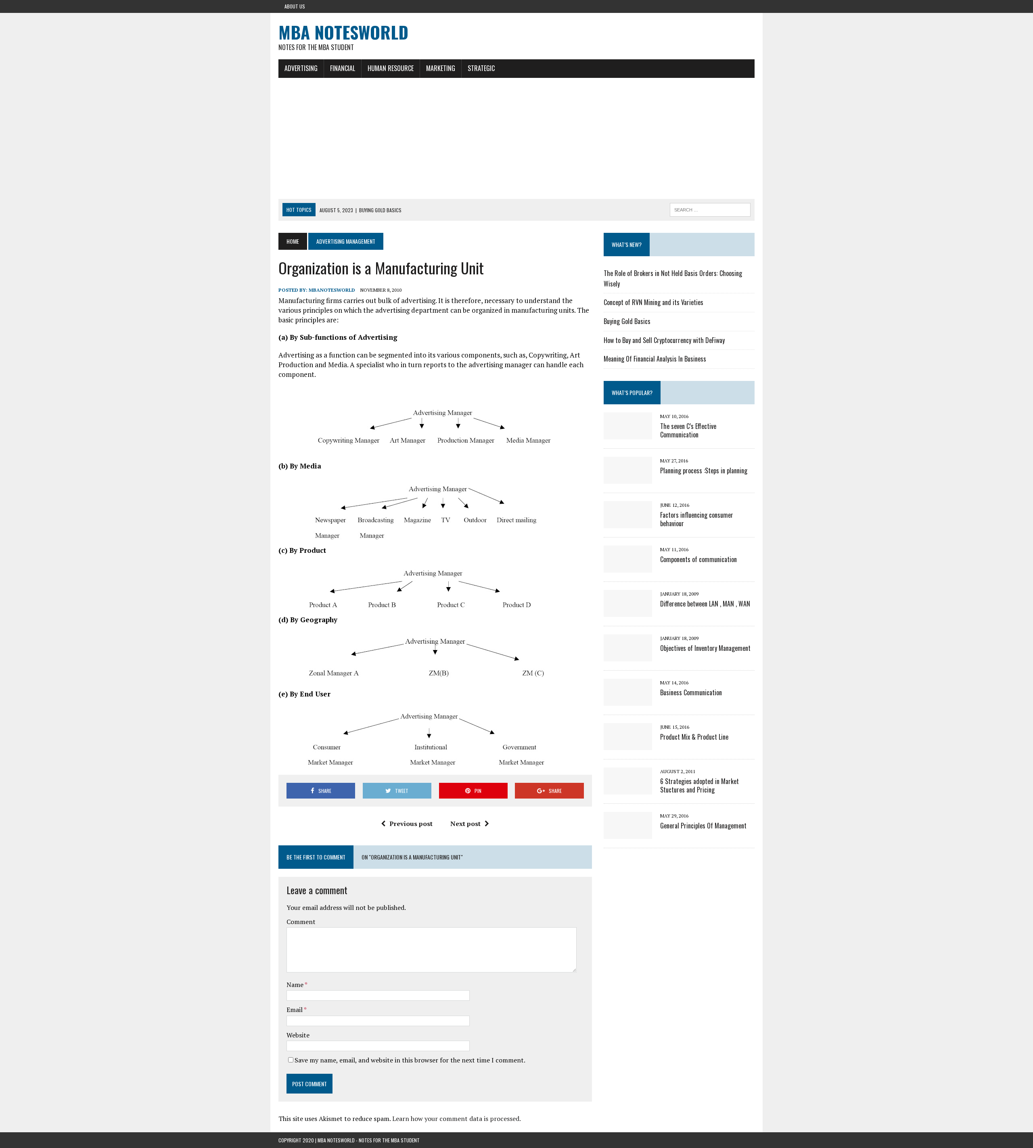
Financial (342, 68)
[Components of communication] (628, 566)
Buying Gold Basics (627, 321)
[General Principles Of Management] (628, 833)
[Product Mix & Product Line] (628, 744)
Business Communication (691, 692)
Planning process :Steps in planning (703, 470)
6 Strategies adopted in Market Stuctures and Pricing (699, 785)
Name (295, 984)
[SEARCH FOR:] (710, 208)
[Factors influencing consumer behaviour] (628, 522)
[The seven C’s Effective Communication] (628, 433)
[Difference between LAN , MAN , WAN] (628, 611)
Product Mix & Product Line (694, 737)
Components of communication (698, 559)
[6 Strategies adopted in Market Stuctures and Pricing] (628, 788)
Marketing (440, 68)
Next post (465, 823)
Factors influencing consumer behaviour (696, 519)
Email (295, 1009)
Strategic (481, 68)
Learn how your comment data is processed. (456, 1118)
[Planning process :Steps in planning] (628, 478)
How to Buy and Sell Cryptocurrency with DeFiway (664, 340)
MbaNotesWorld (332, 290)
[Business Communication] (628, 700)
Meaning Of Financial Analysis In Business (655, 359)
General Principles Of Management (703, 825)
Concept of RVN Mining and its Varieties (653, 302)
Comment (301, 921)
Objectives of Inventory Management (705, 648)
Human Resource (391, 68)
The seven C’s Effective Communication (688, 430)
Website (297, 1035)
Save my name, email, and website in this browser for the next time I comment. (410, 1060)
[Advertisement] (516, 138)
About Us (294, 6)
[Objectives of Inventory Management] (628, 655)
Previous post (411, 823)
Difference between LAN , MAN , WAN (705, 604)
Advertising (301, 68)
